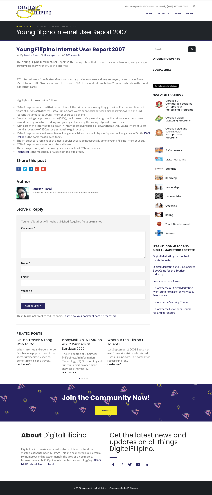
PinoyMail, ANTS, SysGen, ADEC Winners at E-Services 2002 (82, 344)
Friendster (22, 151)
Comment (28, 228)
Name (25, 263)
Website (26, 290)
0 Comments (73, 55)
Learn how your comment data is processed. (89, 316)
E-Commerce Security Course (171, 302)
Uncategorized (52, 55)
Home (149, 13)
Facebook (18, 169)
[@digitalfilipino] (121, 464)
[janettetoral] (113, 464)
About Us (163, 13)
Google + (37, 169)
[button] (79, 378)
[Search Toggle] (194, 6)
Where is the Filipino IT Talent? (126, 342)
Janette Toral (31, 55)
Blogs (189, 13)
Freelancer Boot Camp (166, 281)
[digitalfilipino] (138, 464)
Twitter (25, 169)
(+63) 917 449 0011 (177, 6)
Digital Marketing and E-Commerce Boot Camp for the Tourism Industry (174, 270)
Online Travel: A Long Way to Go (34, 342)
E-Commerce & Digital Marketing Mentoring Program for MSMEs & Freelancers (173, 291)
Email (43, 169)
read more (23, 364)
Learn (177, 13)
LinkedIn (31, 169)
